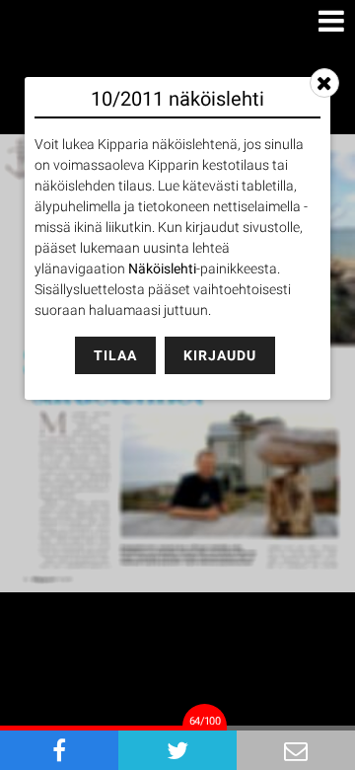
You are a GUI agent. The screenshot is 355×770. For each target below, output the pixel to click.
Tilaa (115, 355)
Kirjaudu (219, 355)
